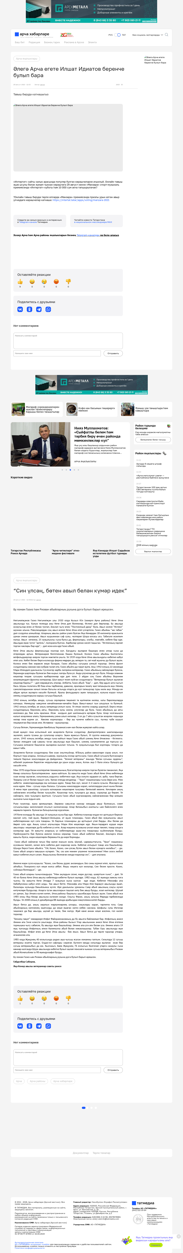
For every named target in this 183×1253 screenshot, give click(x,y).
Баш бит (20, 42)
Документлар (81, 1152)
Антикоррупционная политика (29, 1242)
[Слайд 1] (62, 470)
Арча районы (37, 1081)
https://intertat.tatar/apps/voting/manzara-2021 (81, 200)
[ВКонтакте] (20, 309)
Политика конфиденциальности (30, 1248)
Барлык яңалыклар (153, 551)
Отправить (113, 353)
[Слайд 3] (70, 470)
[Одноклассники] (29, 309)
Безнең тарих (52, 42)
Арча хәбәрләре (62, 1081)
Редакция (34, 42)
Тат (124, 35)
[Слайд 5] (78, 470)
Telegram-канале (28, 222)
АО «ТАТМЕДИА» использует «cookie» (32, 1244)
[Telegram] (39, 309)
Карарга (155, 1245)
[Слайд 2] (66, 470)
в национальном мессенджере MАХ (93, 222)
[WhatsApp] (48, 309)
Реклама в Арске (74, 42)
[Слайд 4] (74, 470)
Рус (111, 35)
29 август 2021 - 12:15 (22, 84)
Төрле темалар (101, 1152)
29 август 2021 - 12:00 (22, 600)
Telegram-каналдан (88, 235)
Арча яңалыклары (26, 58)
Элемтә (92, 42)
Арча (19, 1081)
